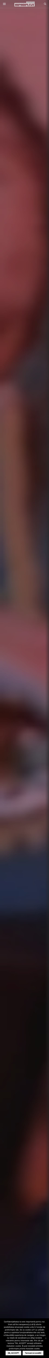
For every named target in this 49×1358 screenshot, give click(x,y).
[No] (45, 1338)
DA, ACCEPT (13, 1353)
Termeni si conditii (33, 1353)
